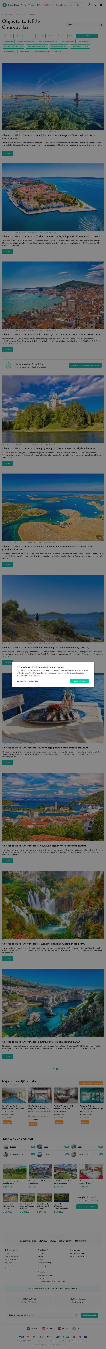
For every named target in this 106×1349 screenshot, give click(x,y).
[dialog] (53, 674)
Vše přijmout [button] (79, 681)
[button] (28, 681)
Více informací (34, 675)
